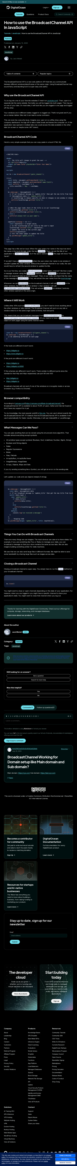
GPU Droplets (32, 1035)
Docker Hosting (9, 1126)
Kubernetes (32, 1057)
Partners (7, 1048)
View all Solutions (10, 1142)
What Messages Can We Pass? (21, 427)
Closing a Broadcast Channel (20, 563)
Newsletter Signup (58, 1060)
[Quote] (32, 716)
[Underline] (11, 716)
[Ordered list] (29, 716)
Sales (30, 1114)
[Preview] (68, 716)
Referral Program (9, 1051)
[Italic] (8, 716)
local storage (66, 278)
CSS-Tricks (55, 1039)
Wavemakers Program (59, 1051)
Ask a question (38, 676)
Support (30, 1111)
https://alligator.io (12, 351)
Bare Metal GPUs (33, 1039)
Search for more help (38, 680)
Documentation (57, 1072)
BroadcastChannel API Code (20, 136)
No (38, 695)
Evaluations (31, 1048)
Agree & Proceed (65, 1155)
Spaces (30, 1072)
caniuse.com (19, 403)
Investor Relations (10, 1069)
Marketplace (56, 1063)
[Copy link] (21, 47)
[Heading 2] (23, 716)
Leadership (7, 1035)
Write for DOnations (58, 1042)
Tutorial (8, 39)
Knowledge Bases (34, 1032)
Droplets (31, 1054)
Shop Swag (56, 1082)
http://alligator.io (12, 378)
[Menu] (69, 7)
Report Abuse (32, 1117)
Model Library (32, 1051)
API (29, 1082)
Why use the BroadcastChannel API (24, 95)
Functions (31, 1060)
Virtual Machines (9, 1139)
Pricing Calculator (58, 1069)
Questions (30, 14)
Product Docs (43, 14)
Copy (67, 148)
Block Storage (32, 1075)
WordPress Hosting (10, 1136)
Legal (6, 1060)
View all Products (34, 1102)
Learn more (47, 855)
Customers (7, 1045)
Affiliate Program (9, 1054)
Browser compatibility (17, 397)
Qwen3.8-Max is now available (13, 2)
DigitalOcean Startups (59, 1048)
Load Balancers (33, 1066)
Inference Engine (33, 1042)
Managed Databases (35, 1069)
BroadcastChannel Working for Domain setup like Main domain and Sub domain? (35, 762)
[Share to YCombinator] (17, 47)
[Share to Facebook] (9, 47)
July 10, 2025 (16, 751)
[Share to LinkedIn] (13, 47)
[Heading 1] (21, 716)
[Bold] (6, 716)
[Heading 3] (25, 716)
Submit (14, 942)
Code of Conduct (58, 1078)
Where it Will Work (14, 300)
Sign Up (10, 855)
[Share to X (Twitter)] (5, 47)
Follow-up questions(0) (45, 707)
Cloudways (31, 1098)
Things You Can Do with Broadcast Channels (29, 534)
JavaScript (16, 33)
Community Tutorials (58, 1032)
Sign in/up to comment (14, 741)
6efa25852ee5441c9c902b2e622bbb (24, 749)
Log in (45, 7)
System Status (32, 1120)
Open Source (56, 1057)
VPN (5, 1123)
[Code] (38, 716)
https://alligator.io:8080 (15, 366)
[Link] (15, 716)
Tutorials (19, 14)
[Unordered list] (27, 716)
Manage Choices (65, 1162)
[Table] (36, 716)
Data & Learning (33, 1045)
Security (6, 1066)
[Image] (17, 716)
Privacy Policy (8, 1063)
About (6, 1032)
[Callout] (34, 716)
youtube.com (52, 101)
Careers (6, 1042)
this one (42, 413)
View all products (20, 994)
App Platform (32, 1063)
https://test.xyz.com (47, 773)
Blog (5, 1039)
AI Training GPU (9, 1111)
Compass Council (58, 1054)
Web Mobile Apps (10, 1133)
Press (6, 1057)
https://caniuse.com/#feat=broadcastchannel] (43, 403)
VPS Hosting (8, 1117)
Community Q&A (57, 1035)
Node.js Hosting (9, 1129)
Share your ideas (33, 1123)
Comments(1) (28, 707)
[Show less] (69, 749)
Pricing (54, 1066)
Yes (38, 691)
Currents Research (58, 1045)
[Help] (70, 716)
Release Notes (57, 1075)
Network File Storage (35, 1078)
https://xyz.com (24, 773)
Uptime (30, 1085)
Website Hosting (9, 1120)
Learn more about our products (19, 615)
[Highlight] (19, 716)
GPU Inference (9, 1114)
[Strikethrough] (13, 716)
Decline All (65, 1159)
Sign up (56, 7)
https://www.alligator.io (14, 354)
